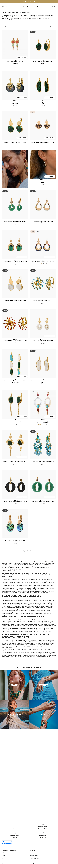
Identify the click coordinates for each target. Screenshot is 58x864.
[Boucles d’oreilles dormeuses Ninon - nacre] (43, 204)
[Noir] (41, 67)
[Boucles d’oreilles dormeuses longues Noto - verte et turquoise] (15, 363)
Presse (31, 861)
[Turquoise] (43, 67)
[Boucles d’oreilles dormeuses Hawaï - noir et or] (43, 125)
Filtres (5, 26)
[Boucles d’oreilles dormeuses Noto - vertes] (15, 125)
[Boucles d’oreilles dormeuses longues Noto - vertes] (15, 404)
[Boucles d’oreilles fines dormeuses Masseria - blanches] (43, 323)
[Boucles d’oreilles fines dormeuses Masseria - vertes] (15, 204)
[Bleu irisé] (43, 426)
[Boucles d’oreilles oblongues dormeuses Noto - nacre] (43, 363)
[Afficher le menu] (2, 6)
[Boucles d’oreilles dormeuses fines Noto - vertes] (43, 44)
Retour (3, 858)
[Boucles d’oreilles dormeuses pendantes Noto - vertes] (15, 444)
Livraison (4, 855)
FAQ (3, 852)
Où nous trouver (34, 855)
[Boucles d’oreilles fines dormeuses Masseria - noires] (43, 164)
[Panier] (55, 6)
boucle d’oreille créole (33, 584)
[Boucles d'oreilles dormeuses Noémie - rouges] (15, 323)
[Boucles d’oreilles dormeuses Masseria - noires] (15, 484)
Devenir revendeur (34, 858)
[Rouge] (41, 305)
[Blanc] (13, 107)
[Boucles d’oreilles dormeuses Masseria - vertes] (43, 484)
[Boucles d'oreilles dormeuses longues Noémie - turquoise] (43, 444)
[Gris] (15, 107)
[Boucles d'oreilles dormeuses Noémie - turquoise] (43, 283)
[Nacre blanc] (42, 426)
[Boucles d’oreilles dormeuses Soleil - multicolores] (15, 44)
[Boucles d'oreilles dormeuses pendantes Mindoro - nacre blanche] (43, 404)
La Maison (32, 852)
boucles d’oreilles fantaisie (9, 20)
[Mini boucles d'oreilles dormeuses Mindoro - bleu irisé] (15, 523)
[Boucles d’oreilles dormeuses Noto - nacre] (15, 283)
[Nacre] (43, 107)
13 (34, 550)
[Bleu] (41, 225)
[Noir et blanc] (12, 146)
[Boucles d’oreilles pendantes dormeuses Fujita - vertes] (15, 244)
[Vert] (44, 67)
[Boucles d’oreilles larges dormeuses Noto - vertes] (43, 85)
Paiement (4, 861)
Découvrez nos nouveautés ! (29, 1)
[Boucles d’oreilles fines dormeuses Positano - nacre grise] (15, 85)
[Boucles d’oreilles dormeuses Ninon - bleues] (43, 244)
